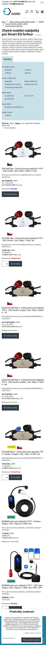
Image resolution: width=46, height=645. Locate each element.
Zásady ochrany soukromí (33, 633)
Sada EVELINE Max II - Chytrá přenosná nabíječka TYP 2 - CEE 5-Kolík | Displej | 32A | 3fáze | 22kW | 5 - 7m (23, 310)
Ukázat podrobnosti (9, 638)
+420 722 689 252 (20, 1)
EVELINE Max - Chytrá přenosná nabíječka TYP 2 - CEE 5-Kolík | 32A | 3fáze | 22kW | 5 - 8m (22, 170)
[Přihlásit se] (32, 12)
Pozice (17, 123)
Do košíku (16, 263)
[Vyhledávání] (27, 12)
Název (12, 123)
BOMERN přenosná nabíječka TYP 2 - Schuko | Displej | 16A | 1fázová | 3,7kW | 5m (21, 522)
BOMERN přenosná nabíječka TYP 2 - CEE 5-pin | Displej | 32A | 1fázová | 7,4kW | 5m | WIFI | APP (22, 586)
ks (7, 263)
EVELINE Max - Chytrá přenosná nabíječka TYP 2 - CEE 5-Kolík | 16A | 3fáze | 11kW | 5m (22, 239)
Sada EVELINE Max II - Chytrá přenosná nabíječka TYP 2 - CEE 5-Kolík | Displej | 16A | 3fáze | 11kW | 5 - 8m (23, 382)
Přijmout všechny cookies (31, 640)
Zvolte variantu (11, 194)
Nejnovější (29, 123)
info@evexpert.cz (17, 3)
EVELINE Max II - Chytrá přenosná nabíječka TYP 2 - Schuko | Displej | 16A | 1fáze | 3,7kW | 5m (22, 453)
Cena (23, 123)
